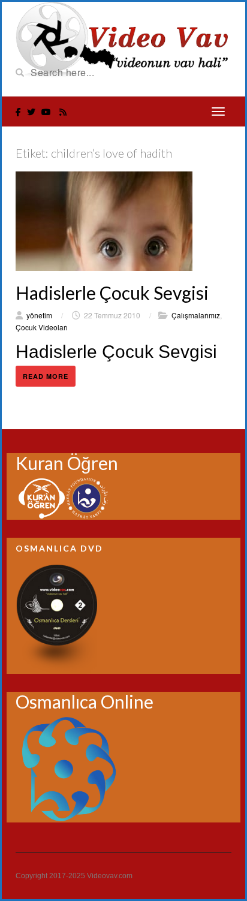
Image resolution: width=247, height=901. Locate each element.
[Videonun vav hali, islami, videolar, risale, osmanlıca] (123, 38)
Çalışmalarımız (195, 315)
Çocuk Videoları (42, 327)
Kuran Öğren (67, 463)
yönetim (39, 315)
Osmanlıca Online (84, 701)
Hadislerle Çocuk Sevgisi (112, 292)
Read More (45, 376)
